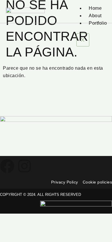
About (95, 15)
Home (95, 8)
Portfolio (98, 23)
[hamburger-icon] (99, 2)
